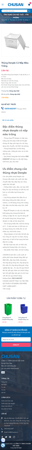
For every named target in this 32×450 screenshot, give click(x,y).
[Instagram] (14, 437)
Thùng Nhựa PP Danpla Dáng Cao (23, 318)
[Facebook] (2, 437)
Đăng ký (16, 345)
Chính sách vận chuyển (8, 403)
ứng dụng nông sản (12, 262)
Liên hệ (3, 392)
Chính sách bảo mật (7, 401)
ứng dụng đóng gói (17, 265)
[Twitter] (6, 437)
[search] (29, 10)
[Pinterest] (10, 437)
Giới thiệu (4, 384)
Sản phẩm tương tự (16, 298)
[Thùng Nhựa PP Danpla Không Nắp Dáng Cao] (8, 309)
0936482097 (10, 108)
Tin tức (3, 390)
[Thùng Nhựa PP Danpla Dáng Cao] (24, 309)
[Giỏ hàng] (29, 5)
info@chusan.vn (13, 432)
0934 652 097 (9, 428)
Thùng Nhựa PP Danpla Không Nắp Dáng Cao (7, 319)
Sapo (20, 447)
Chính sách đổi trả (6, 406)
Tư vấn (3, 387)
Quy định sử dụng (6, 409)
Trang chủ (4, 382)
